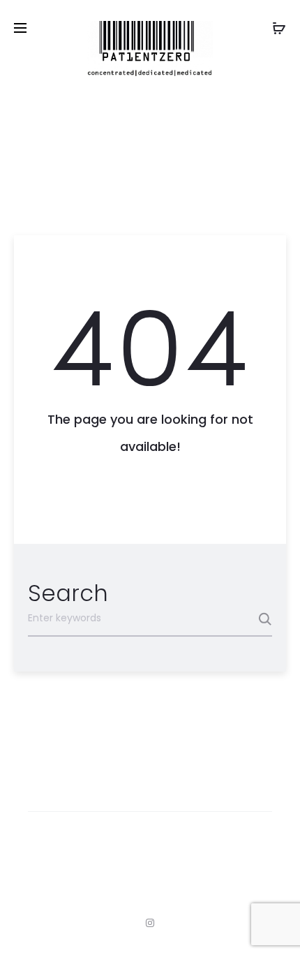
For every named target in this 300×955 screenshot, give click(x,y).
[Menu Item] (150, 923)
